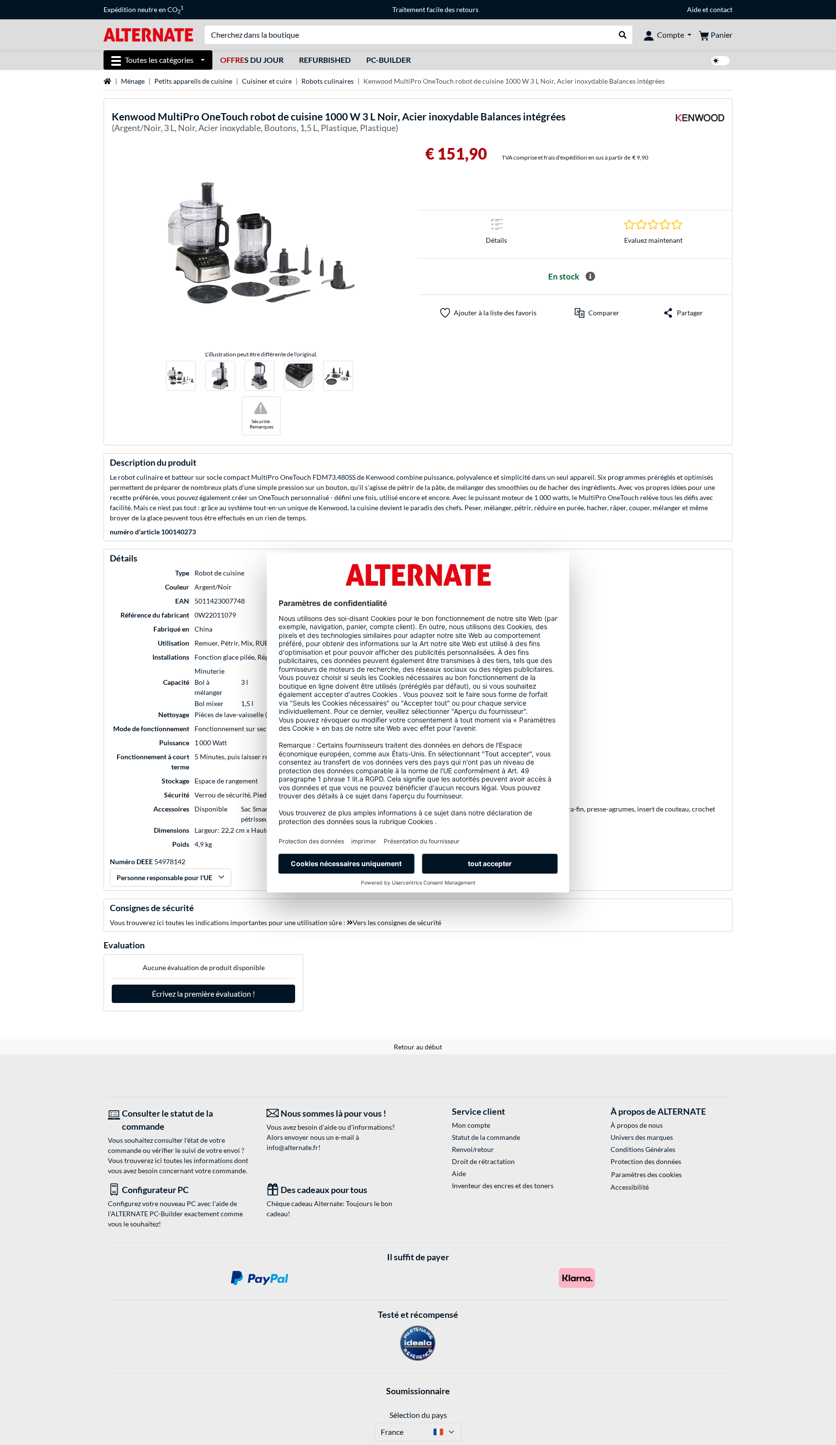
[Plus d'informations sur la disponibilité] (590, 276)
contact (721, 9)
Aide (694, 9)
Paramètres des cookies (646, 1174)
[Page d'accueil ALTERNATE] (148, 34)
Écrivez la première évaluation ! (203, 993)
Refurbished (325, 59)
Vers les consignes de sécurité (397, 922)
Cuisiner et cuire (267, 81)
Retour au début (418, 1047)
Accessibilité (630, 1187)
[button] (597, 313)
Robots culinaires (327, 81)
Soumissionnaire (418, 1391)
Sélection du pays (418, 1414)
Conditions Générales (643, 1149)
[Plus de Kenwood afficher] (700, 123)
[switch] (720, 60)
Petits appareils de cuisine (193, 81)
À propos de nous (637, 1125)
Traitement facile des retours (435, 9)
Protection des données (646, 1161)
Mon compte (471, 1125)
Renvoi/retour (473, 1149)
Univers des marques (642, 1137)
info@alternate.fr (292, 1147)
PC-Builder (388, 59)
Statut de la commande (486, 1137)
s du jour (252, 59)
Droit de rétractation (483, 1161)
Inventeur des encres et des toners (502, 1185)
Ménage (133, 81)
